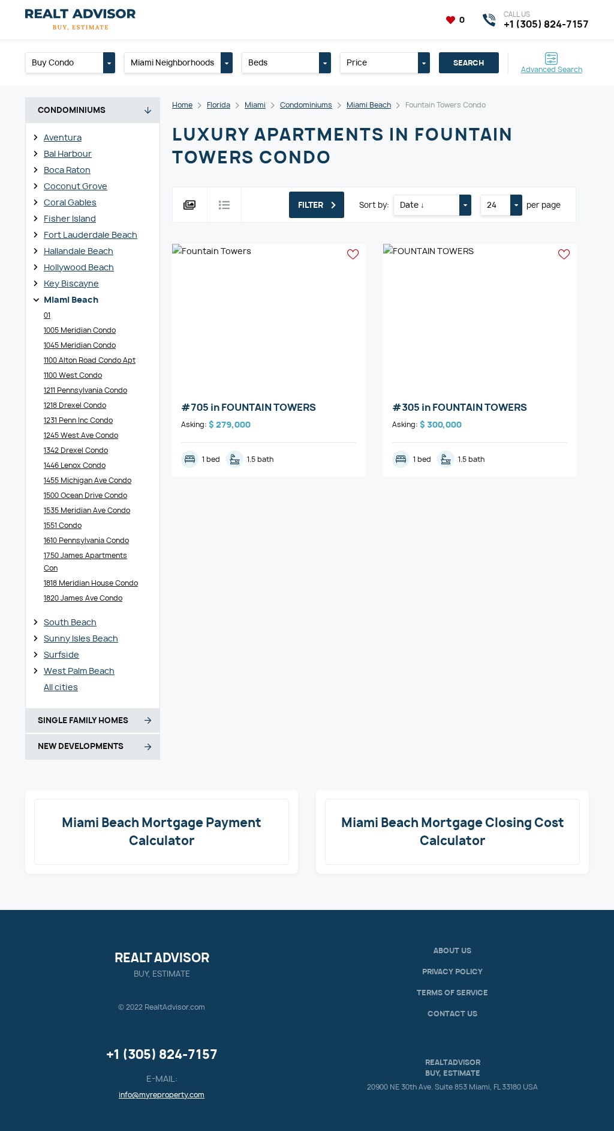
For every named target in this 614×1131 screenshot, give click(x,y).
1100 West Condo (73, 375)
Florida (218, 105)
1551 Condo (63, 525)
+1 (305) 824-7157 (162, 1054)
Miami (255, 105)
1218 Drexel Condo (75, 405)
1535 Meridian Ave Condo (87, 510)
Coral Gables (70, 202)
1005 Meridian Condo (80, 330)
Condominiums (306, 105)
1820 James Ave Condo (83, 598)
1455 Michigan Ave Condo (87, 480)
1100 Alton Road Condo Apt (90, 360)
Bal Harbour (68, 153)
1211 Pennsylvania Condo (85, 390)
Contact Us (452, 1013)
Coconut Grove (75, 186)
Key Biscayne (71, 283)
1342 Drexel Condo (76, 450)
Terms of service (452, 992)
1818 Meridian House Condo (91, 583)
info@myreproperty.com (161, 1095)
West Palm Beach (79, 670)
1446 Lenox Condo (75, 465)
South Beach (70, 622)
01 (47, 315)
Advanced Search (551, 68)
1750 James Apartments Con (85, 561)
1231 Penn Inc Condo (78, 420)
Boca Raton (67, 169)
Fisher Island (70, 218)
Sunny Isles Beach (81, 638)
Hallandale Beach (78, 250)
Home (182, 105)
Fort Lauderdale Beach (90, 234)
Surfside (61, 654)
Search (468, 63)
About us (452, 950)
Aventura (63, 137)
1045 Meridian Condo (80, 345)
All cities (61, 687)
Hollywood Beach (79, 267)
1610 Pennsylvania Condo (86, 540)
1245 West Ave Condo (81, 435)
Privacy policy (452, 971)
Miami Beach (71, 299)
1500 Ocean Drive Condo (85, 495)
